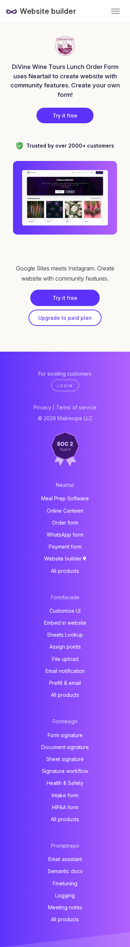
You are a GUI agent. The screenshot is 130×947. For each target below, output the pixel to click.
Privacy (42, 407)
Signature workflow (65, 771)
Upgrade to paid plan (65, 318)
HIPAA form (65, 807)
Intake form (65, 795)
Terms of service (76, 407)
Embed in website (65, 623)
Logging (65, 895)
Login (65, 386)
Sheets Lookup (65, 635)
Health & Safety (65, 783)
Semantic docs (65, 871)
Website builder (48, 11)
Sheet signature (65, 759)
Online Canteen (65, 511)
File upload (65, 659)
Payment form (65, 546)
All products (65, 571)
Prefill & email (65, 683)
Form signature (65, 735)
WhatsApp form (65, 535)
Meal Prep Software (65, 498)
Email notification (65, 671)
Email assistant (65, 859)
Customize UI (65, 611)
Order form (65, 523)
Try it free (65, 115)
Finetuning (65, 883)
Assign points (65, 647)
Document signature (65, 747)
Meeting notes (65, 907)
